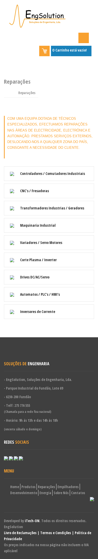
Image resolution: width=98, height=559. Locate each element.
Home (14, 486)
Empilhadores (68, 486)
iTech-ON (32, 520)
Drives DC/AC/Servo (34, 277)
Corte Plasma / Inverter (38, 259)
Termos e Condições (55, 532)
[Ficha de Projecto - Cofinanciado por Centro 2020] (92, 498)
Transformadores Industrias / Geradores (51, 208)
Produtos (28, 486)
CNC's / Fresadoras (34, 190)
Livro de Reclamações (20, 532)
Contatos (78, 492)
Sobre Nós (61, 492)
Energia (45, 492)
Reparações (46, 486)
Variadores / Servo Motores (40, 242)
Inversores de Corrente (37, 311)
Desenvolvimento (23, 492)
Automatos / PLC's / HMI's (39, 294)
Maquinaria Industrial (37, 225)
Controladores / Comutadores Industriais (52, 173)
